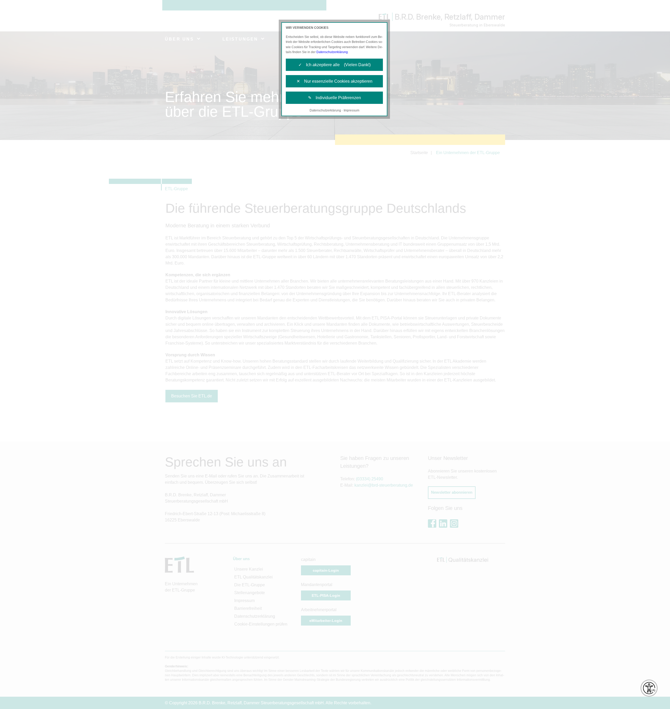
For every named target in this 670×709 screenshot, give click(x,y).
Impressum (351, 110)
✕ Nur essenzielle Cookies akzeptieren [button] (334, 81)
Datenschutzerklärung (332, 52)
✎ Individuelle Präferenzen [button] (334, 97)
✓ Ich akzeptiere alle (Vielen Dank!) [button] (334, 65)
